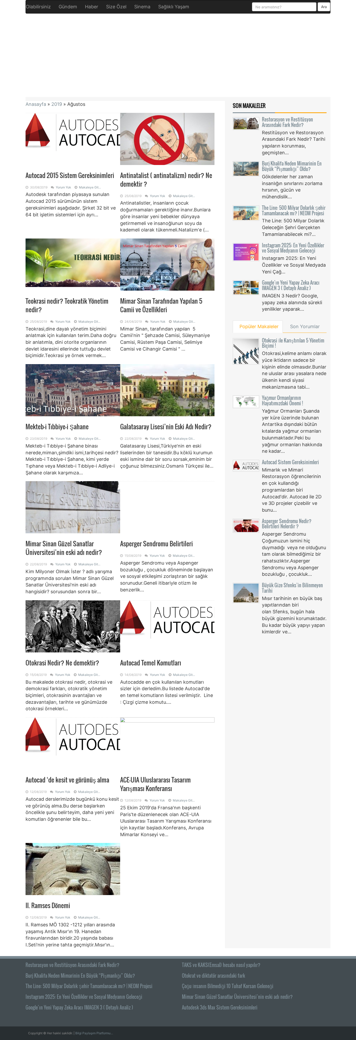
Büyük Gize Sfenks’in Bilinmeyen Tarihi (292, 588)
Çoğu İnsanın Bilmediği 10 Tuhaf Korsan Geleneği (227, 986)
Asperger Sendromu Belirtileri (156, 543)
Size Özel (116, 6)
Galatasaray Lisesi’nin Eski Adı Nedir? (166, 426)
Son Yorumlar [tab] (305, 326)
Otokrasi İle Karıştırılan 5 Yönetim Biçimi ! (293, 343)
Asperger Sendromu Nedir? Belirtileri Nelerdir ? (286, 524)
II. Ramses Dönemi (48, 905)
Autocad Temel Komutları (151, 662)
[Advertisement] (178, 55)
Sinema (142, 6)
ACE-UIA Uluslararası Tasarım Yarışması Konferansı (155, 784)
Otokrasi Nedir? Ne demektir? (62, 662)
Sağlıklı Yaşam (173, 6)
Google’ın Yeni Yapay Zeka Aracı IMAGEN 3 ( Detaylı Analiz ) (291, 285)
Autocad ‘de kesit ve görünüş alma (67, 779)
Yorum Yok (63, 187)
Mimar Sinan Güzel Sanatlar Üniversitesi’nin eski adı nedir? (64, 548)
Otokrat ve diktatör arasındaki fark (213, 975)
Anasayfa (36, 104)
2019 (56, 104)
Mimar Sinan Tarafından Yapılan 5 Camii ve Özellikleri (161, 305)
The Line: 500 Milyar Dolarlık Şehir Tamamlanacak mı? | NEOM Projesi (294, 210)
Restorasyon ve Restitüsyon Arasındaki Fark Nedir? (287, 122)
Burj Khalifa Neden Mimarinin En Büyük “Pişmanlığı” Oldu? (292, 166)
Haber (91, 6)
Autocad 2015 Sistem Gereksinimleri (70, 175)
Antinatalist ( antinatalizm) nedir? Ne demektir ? (166, 179)
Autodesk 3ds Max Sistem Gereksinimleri (219, 1007)
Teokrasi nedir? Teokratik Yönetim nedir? (67, 305)
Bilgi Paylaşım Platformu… (94, 1033)
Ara (324, 6)
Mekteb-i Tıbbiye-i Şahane (57, 426)
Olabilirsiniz (38, 6)
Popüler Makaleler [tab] (259, 326)
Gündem (68, 6)
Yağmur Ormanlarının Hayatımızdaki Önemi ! (282, 400)
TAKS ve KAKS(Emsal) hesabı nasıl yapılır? (221, 965)
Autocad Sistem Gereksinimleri (290, 462)
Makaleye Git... (90, 187)
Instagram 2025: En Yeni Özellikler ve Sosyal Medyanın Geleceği (293, 248)
